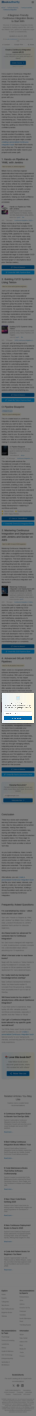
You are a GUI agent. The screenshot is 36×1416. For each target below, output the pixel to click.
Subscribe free (17, 718)
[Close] (32, 695)
